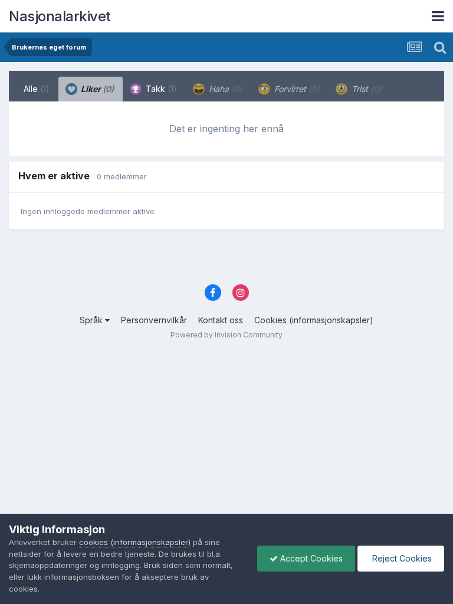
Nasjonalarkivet (60, 16)
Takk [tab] (160, 89)
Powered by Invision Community (226, 334)
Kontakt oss (220, 320)
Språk (92, 320)
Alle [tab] (37, 89)
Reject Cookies (401, 558)
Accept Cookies (310, 558)
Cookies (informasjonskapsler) (313, 320)
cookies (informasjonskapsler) (135, 542)
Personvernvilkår (154, 320)
